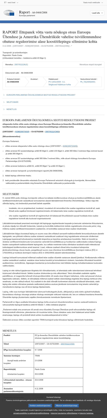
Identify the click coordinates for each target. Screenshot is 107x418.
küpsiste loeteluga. (86, 413)
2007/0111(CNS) (52, 132)
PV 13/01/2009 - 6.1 (57, 82)
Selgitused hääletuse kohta (60, 84)
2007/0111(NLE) (21, 64)
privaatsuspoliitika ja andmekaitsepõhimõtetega (31, 413)
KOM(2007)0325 (22, 132)
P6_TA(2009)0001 (87, 82)
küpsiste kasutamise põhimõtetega (64, 413)
